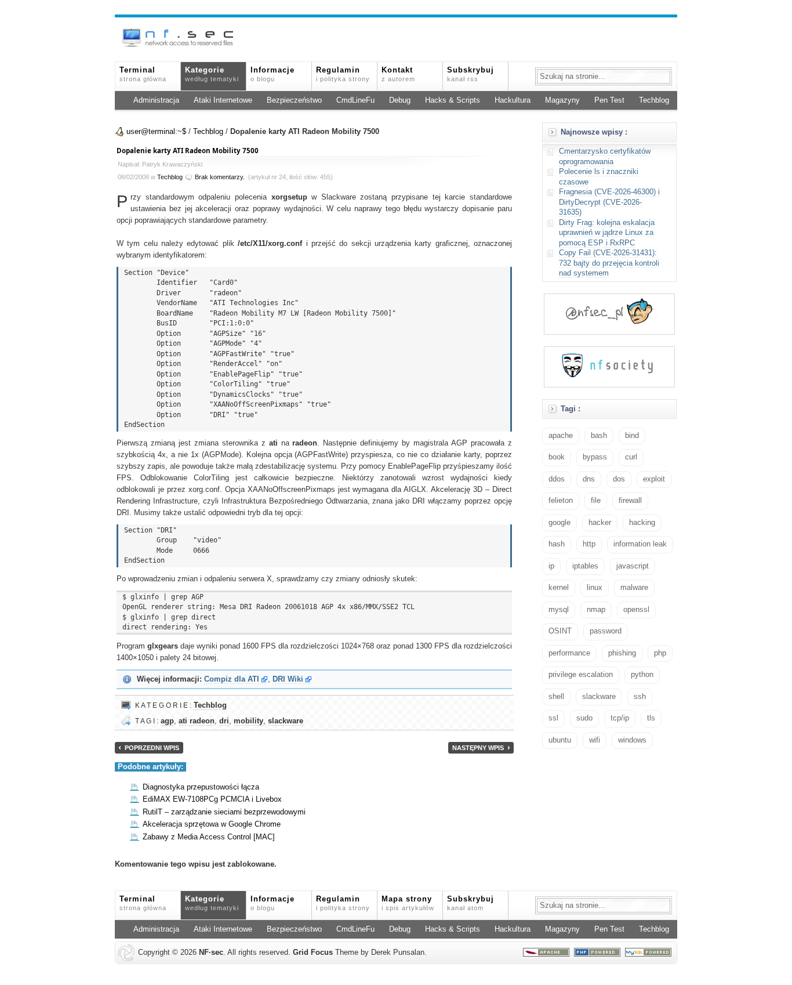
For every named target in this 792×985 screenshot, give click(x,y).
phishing (622, 653)
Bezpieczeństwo (294, 100)
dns (589, 479)
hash (556, 544)
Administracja (156, 100)
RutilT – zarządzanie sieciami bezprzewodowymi (224, 812)
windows (632, 740)
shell (556, 697)
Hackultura (513, 100)
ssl (553, 718)
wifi (594, 740)
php (660, 653)
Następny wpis (478, 747)
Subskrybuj (470, 74)
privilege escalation (580, 675)
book (556, 457)
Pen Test (609, 100)
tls (651, 718)
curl (631, 457)
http (589, 544)
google (559, 523)
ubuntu (559, 740)
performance (569, 653)
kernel (558, 588)
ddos (556, 479)
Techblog (654, 100)
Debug (399, 100)
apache (560, 436)
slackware (285, 721)
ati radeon (197, 721)
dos (619, 479)
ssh (640, 697)
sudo (584, 718)
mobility (248, 721)
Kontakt (398, 74)
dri (224, 721)
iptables (585, 566)
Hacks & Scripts (452, 100)
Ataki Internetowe (223, 100)
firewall (630, 501)
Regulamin (343, 74)
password (606, 631)
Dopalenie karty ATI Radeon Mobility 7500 (188, 150)
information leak (640, 544)
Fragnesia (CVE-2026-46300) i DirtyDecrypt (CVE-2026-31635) (609, 202)
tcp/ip (620, 718)
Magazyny (562, 100)
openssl (636, 610)
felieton (560, 501)
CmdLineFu (355, 100)
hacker (599, 523)
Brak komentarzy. (220, 176)
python (642, 675)
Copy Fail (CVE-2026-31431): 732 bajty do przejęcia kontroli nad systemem (609, 263)
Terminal (142, 74)
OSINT (560, 631)
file (596, 501)
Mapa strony (408, 903)
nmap (596, 610)
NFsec (211, 952)
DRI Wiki (288, 679)
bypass (595, 457)
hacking (642, 523)
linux (594, 588)
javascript (632, 566)
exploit (654, 479)
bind (632, 436)
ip (551, 566)
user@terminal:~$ (156, 132)
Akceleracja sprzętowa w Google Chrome (212, 824)
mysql (558, 610)
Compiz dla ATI (231, 679)
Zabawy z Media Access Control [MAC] (209, 837)
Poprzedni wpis (152, 747)
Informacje (272, 74)
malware (634, 588)
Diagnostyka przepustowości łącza (201, 787)
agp (167, 721)
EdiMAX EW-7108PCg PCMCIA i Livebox (212, 799)
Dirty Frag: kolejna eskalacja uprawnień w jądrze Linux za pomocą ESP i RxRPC (607, 233)
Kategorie (212, 74)
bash (599, 436)
